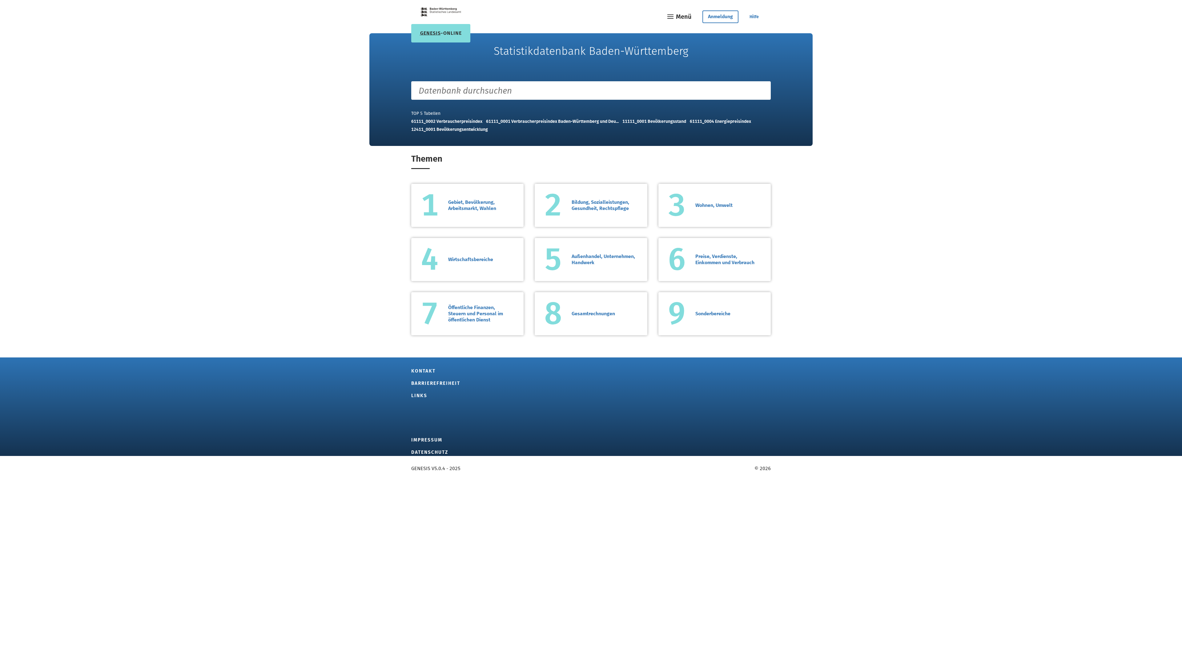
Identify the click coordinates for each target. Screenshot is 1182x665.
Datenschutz (429, 452)
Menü (683, 16)
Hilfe (754, 16)
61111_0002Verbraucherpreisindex (446, 121)
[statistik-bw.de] (440, 13)
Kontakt (423, 371)
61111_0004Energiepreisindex (720, 121)
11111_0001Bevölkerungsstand (654, 121)
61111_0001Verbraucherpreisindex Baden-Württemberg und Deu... (552, 121)
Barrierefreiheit (435, 383)
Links (419, 395)
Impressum (426, 440)
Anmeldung (720, 16)
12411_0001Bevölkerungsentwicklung (449, 129)
